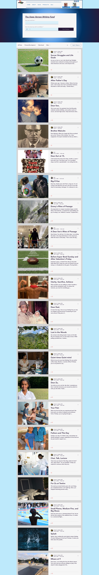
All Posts (20, 45)
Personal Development (30, 45)
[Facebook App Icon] (76, 1)
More (47, 45)
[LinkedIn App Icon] (78, 1)
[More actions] (78, 52)
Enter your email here (29, 20)
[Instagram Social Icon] (74, 1)
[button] (67, 45)
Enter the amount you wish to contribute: (34, 26)
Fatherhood (41, 45)
